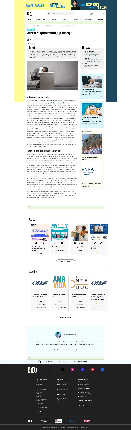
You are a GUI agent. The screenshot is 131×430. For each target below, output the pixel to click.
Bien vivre (100, 19)
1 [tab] (52, 93)
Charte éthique (54, 427)
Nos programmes (40, 397)
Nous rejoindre (40, 403)
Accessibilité (73, 427)
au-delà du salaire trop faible (48, 158)
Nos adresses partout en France (65, 349)
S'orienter (64, 19)
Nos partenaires (40, 400)
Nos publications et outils (42, 399)
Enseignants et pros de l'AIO (63, 383)
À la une (29, 19)
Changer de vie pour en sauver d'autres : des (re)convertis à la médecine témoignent (92, 54)
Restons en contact (42, 379)
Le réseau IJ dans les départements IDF (86, 393)
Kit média (60, 401)
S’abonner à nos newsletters (85, 400)
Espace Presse (61, 394)
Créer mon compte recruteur (84, 383)
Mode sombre (85, 13)
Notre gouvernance (41, 395)
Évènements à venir (62, 398)
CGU (78, 427)
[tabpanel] (52, 76)
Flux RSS (48, 427)
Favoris (63, 361)
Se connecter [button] (103, 13)
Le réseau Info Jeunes (84, 388)
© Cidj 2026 (81, 427)
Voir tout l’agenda (65, 261)
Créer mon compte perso (83, 381)
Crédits (38, 385)
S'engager (88, 19)
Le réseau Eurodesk (83, 396)
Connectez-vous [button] (83, 406)
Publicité (44, 427)
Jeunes (59, 381)
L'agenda (39, 411)
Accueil (28, 25)
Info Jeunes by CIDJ (42, 407)
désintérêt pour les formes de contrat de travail (55, 103)
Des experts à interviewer (63, 399)
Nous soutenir (40, 384)
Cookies (87, 427)
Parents (59, 385)
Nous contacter (40, 381)
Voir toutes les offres (65, 317)
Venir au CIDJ (39, 383)
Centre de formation (62, 389)
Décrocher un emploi (42, 25)
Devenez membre (83, 379)
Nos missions (39, 392)
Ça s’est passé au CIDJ (41, 401)
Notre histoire (39, 393)
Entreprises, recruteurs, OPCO (63, 384)
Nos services (60, 379)
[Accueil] (33, 13)
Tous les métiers (40, 19)
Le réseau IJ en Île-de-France (84, 392)
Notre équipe (39, 396)
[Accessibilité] (39, 362)
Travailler (76, 19)
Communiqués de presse (63, 397)
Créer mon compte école (83, 384)
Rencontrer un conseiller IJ (84, 395)
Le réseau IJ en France (83, 391)
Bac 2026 (54, 19)
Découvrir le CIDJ (41, 389)
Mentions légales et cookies (64, 427)
